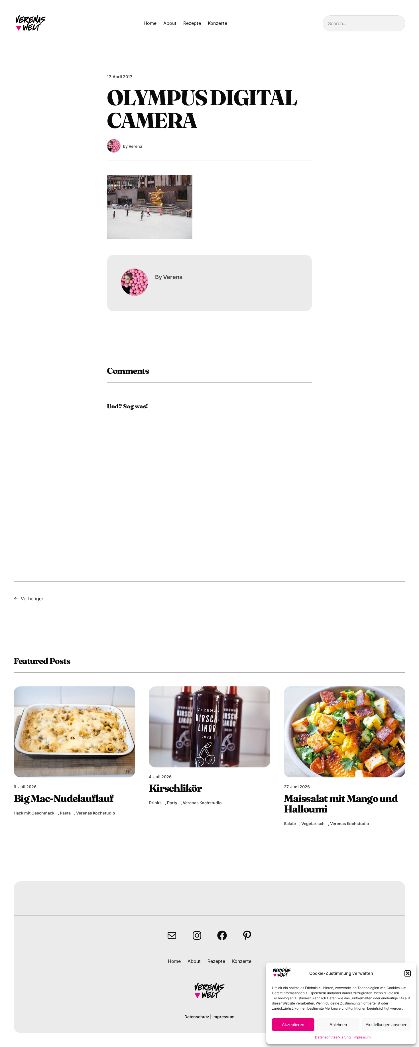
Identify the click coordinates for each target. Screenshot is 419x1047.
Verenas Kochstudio (95, 812)
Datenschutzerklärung (333, 1037)
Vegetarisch (313, 823)
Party (172, 802)
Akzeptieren (293, 1024)
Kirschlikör (175, 788)
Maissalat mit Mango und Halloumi (340, 803)
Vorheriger (32, 598)
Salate (290, 823)
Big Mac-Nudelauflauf (63, 798)
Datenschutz (196, 1016)
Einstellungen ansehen (386, 1024)
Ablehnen (338, 1024)
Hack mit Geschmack (34, 812)
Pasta (65, 812)
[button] (407, 973)
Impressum (362, 1037)
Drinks (155, 802)
